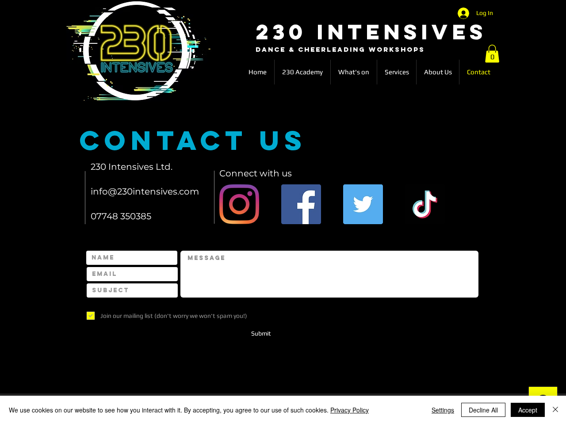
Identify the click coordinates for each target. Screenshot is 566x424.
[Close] (555, 410)
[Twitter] (363, 204)
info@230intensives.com (145, 191)
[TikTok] (425, 204)
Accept (527, 409)
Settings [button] (443, 409)
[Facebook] (301, 204)
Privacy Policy (349, 409)
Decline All (483, 409)
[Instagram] (239, 204)
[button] (492, 54)
